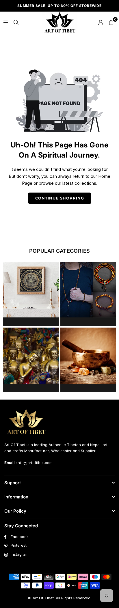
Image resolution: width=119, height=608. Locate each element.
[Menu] (5, 22)
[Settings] (100, 22)
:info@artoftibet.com (34, 462)
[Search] (16, 22)
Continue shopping (59, 198)
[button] (111, 22)
